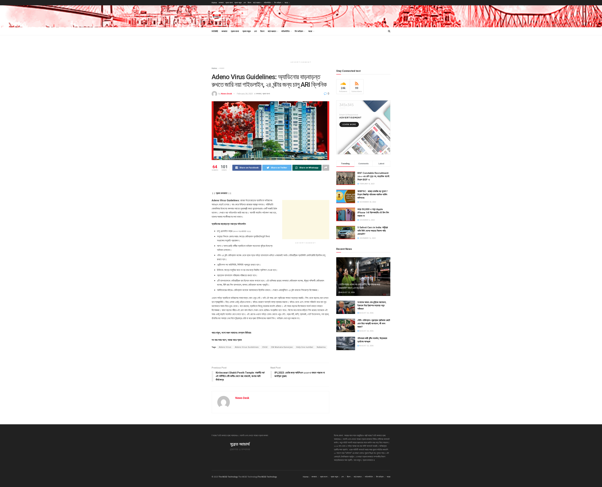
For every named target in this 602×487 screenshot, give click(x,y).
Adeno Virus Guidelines (247, 347)
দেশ (244, 3)
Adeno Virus (225, 347)
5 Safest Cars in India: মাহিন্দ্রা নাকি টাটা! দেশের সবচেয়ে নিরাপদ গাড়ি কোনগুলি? (372, 230)
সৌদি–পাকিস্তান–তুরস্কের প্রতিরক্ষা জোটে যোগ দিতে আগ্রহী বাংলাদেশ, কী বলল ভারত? (373, 323)
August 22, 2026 (347, 292)
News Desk (226, 93)
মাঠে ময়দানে (256, 3)
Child (264, 347)
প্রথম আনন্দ (238, 3)
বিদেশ (249, 3)
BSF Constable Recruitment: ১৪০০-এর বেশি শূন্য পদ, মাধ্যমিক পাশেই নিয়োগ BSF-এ (373, 176)
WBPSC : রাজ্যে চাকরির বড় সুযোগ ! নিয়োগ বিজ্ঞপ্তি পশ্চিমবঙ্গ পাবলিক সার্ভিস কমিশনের (372, 194)
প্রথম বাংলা (228, 3)
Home (214, 3)
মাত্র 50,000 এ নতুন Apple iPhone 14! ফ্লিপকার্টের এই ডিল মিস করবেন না (373, 212)
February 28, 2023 (245, 93)
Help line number (304, 347)
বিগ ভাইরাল (277, 3)
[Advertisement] (333, 16)
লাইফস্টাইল (267, 3)
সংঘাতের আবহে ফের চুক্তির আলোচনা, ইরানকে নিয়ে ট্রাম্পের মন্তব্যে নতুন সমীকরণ (371, 305)
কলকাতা (221, 3)
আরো (286, 3)
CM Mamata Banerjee (282, 347)
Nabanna (321, 347)
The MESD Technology (228, 477)
